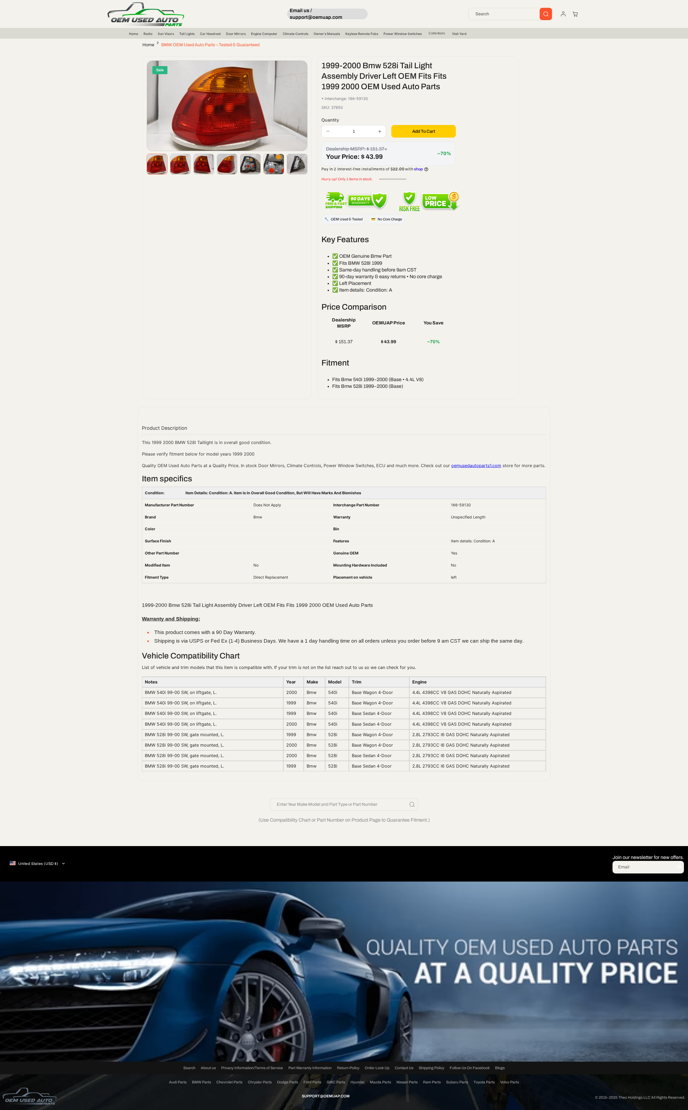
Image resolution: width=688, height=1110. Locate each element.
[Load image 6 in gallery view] (273, 164)
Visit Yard (459, 34)
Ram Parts (432, 1082)
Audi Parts (178, 1082)
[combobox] (510, 14)
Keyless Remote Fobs (361, 34)
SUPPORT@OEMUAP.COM (326, 1096)
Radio (148, 34)
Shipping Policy (431, 1068)
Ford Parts (312, 1082)
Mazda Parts (380, 1082)
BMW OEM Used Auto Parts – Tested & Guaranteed (210, 44)
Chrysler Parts (260, 1082)
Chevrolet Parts (229, 1082)
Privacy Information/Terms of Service (252, 1068)
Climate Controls (295, 34)
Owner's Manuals (327, 34)
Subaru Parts (457, 1082)
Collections (437, 33)
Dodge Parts (287, 1082)
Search (189, 1068)
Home (133, 34)
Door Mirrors (236, 34)
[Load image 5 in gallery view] (250, 164)
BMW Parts (201, 1082)
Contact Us (404, 1068)
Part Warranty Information (310, 1068)
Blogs (500, 1068)
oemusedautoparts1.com (476, 465)
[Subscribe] (678, 867)
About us (208, 1068)
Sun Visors (166, 34)
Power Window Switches (403, 34)
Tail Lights (187, 34)
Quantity (330, 120)
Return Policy (348, 1068)
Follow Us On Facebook (470, 1068)
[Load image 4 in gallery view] (227, 164)
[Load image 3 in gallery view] (204, 164)
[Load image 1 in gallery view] (157, 164)
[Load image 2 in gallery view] (180, 164)
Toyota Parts (484, 1082)
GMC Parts (336, 1082)
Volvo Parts (509, 1082)
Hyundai (357, 1082)
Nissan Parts (407, 1082)
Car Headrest (210, 34)
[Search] (546, 14)
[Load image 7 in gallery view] (297, 164)
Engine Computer (264, 34)
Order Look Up (377, 1068)
